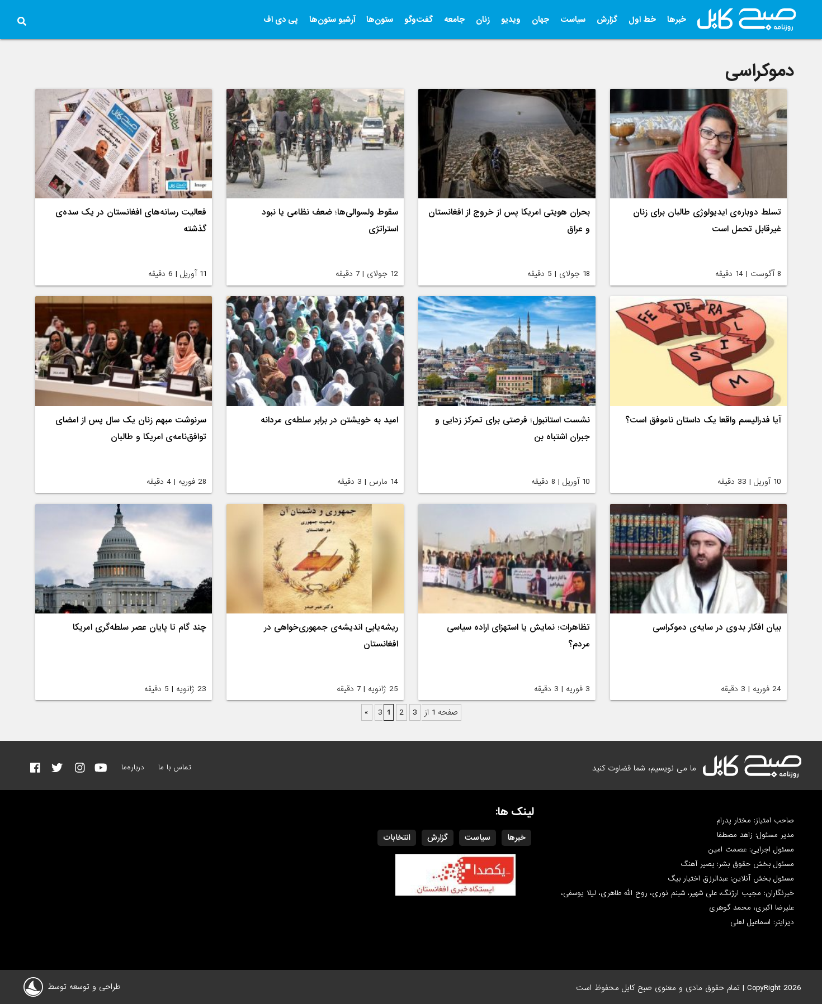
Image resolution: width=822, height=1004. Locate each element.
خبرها (676, 19)
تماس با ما (174, 767)
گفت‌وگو (418, 19)
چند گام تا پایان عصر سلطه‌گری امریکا (139, 627)
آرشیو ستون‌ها (332, 19)
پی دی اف (280, 19)
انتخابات (396, 837)
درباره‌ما (132, 767)
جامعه (454, 19)
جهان (540, 19)
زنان (483, 19)
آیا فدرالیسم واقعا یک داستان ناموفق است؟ (703, 420)
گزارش (607, 19)
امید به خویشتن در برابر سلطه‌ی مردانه (329, 420)
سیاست (572, 19)
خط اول (642, 19)
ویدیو (511, 19)
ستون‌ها (379, 19)
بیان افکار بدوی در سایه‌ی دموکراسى (717, 627)
